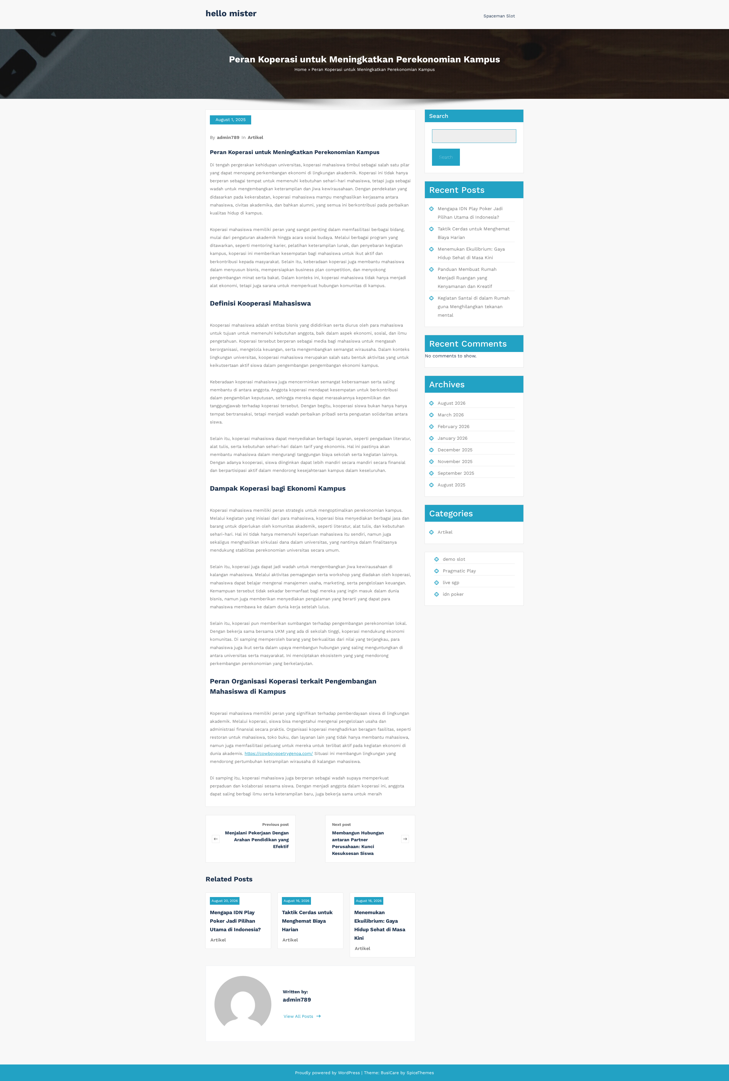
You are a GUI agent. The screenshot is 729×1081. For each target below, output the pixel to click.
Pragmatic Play (459, 571)
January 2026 (453, 438)
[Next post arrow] (405, 839)
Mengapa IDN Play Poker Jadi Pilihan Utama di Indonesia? (235, 920)
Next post (341, 824)
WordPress (349, 1072)
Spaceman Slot (499, 16)
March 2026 (451, 414)
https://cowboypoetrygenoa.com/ (279, 753)
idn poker (453, 594)
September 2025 (456, 473)
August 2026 (452, 403)
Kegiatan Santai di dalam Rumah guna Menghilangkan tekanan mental (474, 306)
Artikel (255, 137)
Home (300, 69)
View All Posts (299, 1016)
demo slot (454, 559)
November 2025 (455, 461)
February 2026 (454, 426)
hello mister (231, 13)
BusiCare (390, 1072)
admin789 (228, 137)
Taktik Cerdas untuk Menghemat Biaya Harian (307, 920)
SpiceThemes (419, 1072)
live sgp (451, 582)
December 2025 (455, 450)
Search (438, 115)
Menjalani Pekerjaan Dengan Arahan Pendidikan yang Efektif (257, 839)
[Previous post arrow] (215, 839)
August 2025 (451, 485)
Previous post (275, 824)
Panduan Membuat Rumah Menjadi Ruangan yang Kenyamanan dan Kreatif (467, 278)
